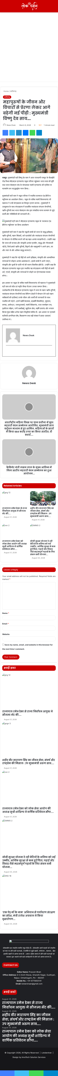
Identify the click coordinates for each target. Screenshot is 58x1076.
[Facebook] (5, 133)
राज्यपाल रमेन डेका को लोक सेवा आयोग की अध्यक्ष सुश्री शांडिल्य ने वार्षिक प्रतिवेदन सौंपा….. (14, 545)
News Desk (11, 125)
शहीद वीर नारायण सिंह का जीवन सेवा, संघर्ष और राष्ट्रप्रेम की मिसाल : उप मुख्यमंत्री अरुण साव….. (42, 512)
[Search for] (54, 7)
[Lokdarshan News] (29, 6)
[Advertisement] (29, 51)
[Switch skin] (49, 7)
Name (5, 613)
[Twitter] (12, 133)
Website (6, 634)
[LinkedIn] (19, 133)
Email (5, 624)
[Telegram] (39, 133)
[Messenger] (25, 133)
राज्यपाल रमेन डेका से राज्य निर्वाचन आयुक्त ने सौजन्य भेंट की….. (14, 511)
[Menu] (3, 7)
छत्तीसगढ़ (13, 91)
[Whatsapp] (42, 1064)
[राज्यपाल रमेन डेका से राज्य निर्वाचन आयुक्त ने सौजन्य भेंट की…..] (15, 498)
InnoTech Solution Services (33, 1057)
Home (6, 91)
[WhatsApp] (32, 133)
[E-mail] (7, 351)
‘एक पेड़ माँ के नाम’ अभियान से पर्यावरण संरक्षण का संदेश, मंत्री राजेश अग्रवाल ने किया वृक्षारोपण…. (28, 916)
